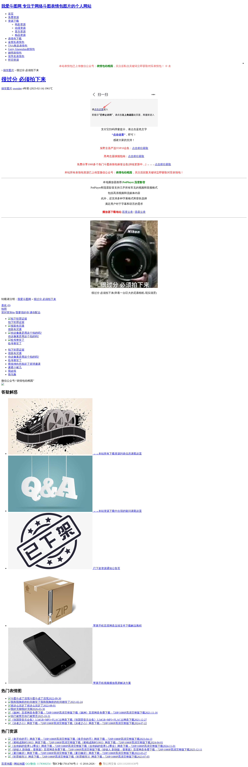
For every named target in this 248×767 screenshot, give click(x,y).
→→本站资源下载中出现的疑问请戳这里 (117, 510)
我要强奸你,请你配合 (28, 312)
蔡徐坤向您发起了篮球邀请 (24, 363)
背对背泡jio (8, 312)
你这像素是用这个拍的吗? (23, 356)
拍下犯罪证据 (16, 349)
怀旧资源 (13, 59)
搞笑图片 (8, 70)
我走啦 (12, 371)
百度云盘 (127, 211)
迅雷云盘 (140, 211)
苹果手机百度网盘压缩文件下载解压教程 (117, 625)
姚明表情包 (15, 52)
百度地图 (6, 763)
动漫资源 (20, 27)
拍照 (4, 308)
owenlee (17, 88)
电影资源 (20, 24)
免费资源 (13, 17)
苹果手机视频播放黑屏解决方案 (111, 682)
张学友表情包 (16, 56)
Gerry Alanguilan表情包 (21, 49)
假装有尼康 (15, 353)
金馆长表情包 (16, 42)
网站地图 (19, 763)
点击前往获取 (140, 148)
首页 (10, 13)
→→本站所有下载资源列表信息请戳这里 (117, 453)
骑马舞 (12, 374)
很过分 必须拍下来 (23, 79)
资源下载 (13, 20)
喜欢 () (5, 305)
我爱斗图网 (24, 299)
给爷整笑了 (15, 360)
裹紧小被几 (15, 367)
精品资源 (20, 35)
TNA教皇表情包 (17, 45)
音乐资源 (20, 31)
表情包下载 (15, 38)
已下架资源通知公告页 (106, 568)
